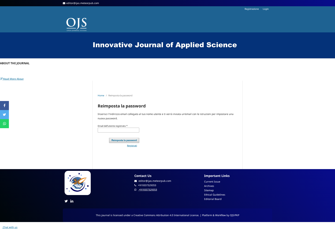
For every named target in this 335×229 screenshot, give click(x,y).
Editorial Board (213, 199)
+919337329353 (147, 189)
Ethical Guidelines (214, 194)
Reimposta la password (124, 140)
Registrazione (252, 8)
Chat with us (9, 227)
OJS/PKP (234, 215)
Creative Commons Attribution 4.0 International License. (166, 215)
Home (101, 95)
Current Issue (212, 181)
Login (266, 8)
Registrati (132, 145)
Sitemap (209, 190)
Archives (209, 186)
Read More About (13, 78)
